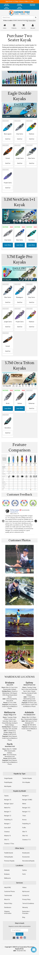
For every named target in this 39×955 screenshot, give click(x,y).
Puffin (24, 827)
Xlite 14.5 (25, 835)
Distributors (7, 907)
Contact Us (25, 895)
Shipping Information (7, 912)
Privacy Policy (26, 899)
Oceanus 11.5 (26, 839)
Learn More (7, 245)
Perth (10, 744)
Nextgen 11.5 (26, 811)
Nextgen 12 (7, 815)
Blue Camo (31, 158)
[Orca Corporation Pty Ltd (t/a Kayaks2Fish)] (19, 12)
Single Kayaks (8, 778)
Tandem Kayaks (27, 778)
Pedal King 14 (26, 823)
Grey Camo (19, 134)
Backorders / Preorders (26, 912)
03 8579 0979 (12, 734)
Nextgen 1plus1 (9, 803)
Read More (5, 67)
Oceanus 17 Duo (9, 843)
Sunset (8, 158)
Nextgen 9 (25, 795)
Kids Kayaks (7, 786)
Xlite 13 (6, 839)
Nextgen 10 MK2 (27, 799)
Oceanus (7, 831)
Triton (24, 815)
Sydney (29, 682)
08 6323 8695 (12, 758)
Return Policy (8, 903)
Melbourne (9, 712)
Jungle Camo (20, 158)
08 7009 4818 (32, 725)
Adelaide (29, 712)
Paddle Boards (8, 853)
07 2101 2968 (12, 702)
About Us (7, 899)
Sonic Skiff (7, 827)
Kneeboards (26, 853)
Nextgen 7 (7, 823)
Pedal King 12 (8, 819)
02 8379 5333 (32, 701)
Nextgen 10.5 (26, 807)
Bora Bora (32, 240)
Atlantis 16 (7, 835)
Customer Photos (9, 891)
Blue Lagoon (7, 134)
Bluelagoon (19, 297)
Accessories (26, 857)
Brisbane (9, 682)
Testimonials (8, 895)
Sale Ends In (19, 1)
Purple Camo (8, 182)
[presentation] (3, 521)
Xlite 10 (24, 831)
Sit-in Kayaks (26, 782)
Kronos (24, 819)
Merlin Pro (7, 807)
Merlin (24, 803)
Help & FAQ (7, 887)
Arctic (7, 403)
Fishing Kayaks (8, 857)
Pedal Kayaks (8, 782)
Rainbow (31, 134)
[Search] (36, 17)
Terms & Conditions (28, 903)
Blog (23, 917)
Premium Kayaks (9, 861)
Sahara (20, 403)
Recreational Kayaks (28, 861)
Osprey (6, 795)
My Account (25, 891)
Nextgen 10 (7, 799)
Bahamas (31, 403)
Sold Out (7, 139)
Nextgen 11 (7, 811)
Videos (24, 887)
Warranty (25, 907)
